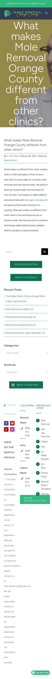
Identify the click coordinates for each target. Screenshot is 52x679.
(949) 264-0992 (27, 454)
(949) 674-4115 (27, 482)
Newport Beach (10, 160)
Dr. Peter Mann (13, 156)
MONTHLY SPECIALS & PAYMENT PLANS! (26, 3)
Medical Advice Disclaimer (44, 485)
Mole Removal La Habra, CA (19, 309)
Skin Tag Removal (44, 433)
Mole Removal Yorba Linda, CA (21, 317)
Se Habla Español (44, 455)
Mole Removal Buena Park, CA (20, 325)
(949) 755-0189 (27, 432)
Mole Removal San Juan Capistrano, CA (25, 333)
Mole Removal (44, 422)
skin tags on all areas (34, 200)
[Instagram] (12, 429)
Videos (44, 441)
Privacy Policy (44, 475)
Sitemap (44, 494)
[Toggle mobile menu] (46, 13)
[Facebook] (6, 423)
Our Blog (43, 466)
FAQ (43, 446)
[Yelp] (6, 429)
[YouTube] (12, 423)
